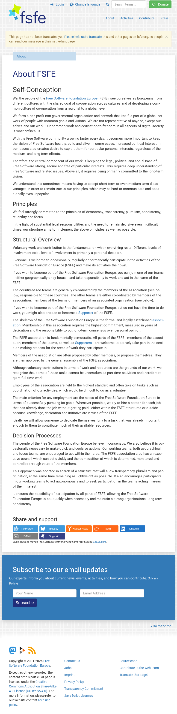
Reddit (107, 528)
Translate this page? (134, 675)
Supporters (83, 343)
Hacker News (80, 528)
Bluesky (53, 528)
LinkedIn (134, 528)
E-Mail (27, 536)
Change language (87, 4)
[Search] (107, 4)
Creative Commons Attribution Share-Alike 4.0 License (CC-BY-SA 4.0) (32, 686)
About (110, 18)
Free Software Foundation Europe (71, 98)
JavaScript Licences (78, 695)
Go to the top (162, 626)
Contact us (72, 661)
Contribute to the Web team (139, 668)
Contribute (146, 18)
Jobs (67, 668)
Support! (54, 536)
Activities (126, 18)
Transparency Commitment (83, 688)
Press (164, 18)
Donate (162, 4)
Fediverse (27, 528)
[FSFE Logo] (27, 14)
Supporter (85, 313)
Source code (128, 661)
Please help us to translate (83, 37)
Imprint (69, 675)
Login (59, 4)
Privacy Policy (74, 682)
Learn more (99, 541)
